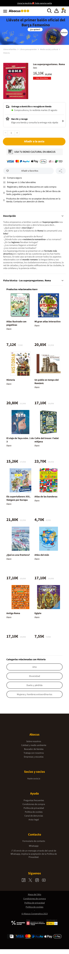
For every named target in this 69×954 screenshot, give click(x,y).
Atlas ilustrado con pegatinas (16, 323)
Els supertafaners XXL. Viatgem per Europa (18, 498)
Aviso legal (34, 819)
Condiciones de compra (33, 804)
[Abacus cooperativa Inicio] (20, 12)
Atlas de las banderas (45, 496)
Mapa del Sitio (34, 894)
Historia (6, 53)
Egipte (37, 613)
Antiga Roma (13, 613)
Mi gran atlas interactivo (47, 321)
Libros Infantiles (10, 49)
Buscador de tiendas (33, 749)
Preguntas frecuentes (34, 800)
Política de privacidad (34, 808)
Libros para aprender (28, 49)
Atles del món (41, 555)
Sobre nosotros (33, 741)
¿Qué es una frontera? (18, 555)
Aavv (35, 67)
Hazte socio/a (33, 778)
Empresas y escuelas (33, 756)
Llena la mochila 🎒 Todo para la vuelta (34, 3)
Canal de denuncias (33, 815)
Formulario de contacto (33, 841)
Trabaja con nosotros (34, 753)
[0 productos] (63, 12)
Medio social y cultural (49, 49)
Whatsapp (34, 846)
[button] (56, 11)
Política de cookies (34, 812)
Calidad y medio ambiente (33, 745)
